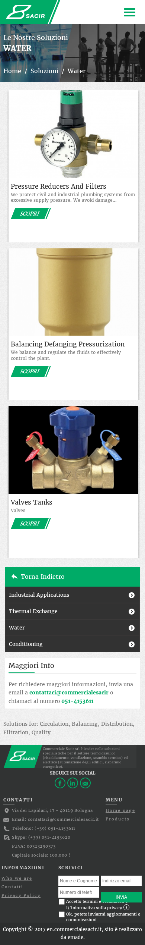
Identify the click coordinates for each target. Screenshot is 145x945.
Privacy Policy (21, 895)
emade (75, 937)
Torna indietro (43, 576)
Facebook (60, 783)
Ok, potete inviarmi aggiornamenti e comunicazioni (103, 916)
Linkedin (72, 783)
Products (118, 819)
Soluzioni (44, 71)
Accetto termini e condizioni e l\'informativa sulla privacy (97, 904)
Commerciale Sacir (25, 12)
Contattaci (85, 783)
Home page (120, 810)
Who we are (16, 878)
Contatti (12, 886)
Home (12, 71)
